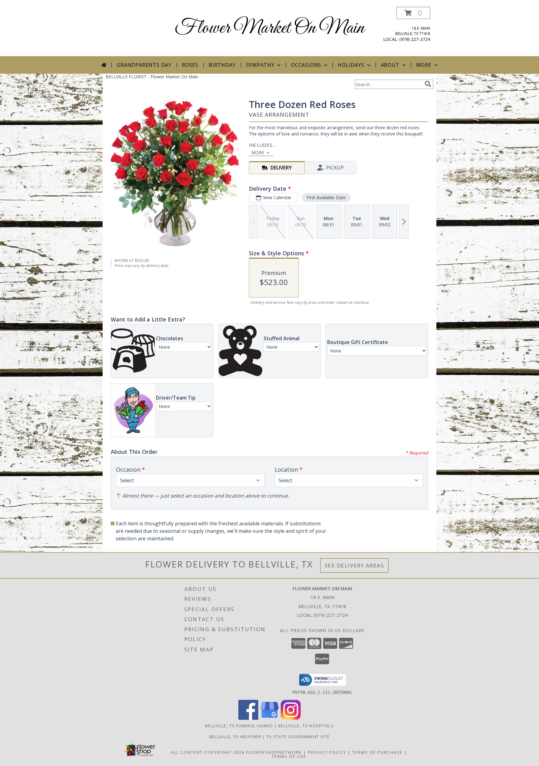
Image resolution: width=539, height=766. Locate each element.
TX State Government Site (298, 736)
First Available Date (326, 197)
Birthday (222, 64)
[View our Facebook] (248, 718)
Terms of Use (289, 756)
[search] (428, 84)
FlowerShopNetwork (274, 752)
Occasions (306, 64)
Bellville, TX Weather (235, 736)
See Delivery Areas (354, 565)
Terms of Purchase (377, 752)
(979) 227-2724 (414, 39)
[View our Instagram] (291, 718)
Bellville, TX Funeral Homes (239, 726)
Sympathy (260, 64)
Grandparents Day (144, 64)
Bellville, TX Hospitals (306, 726)
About (390, 64)
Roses (190, 64)
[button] (413, 13)
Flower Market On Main (269, 28)
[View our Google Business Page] (269, 718)
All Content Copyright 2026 (208, 752)
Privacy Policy (327, 752)
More (423, 64)
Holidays (351, 64)
